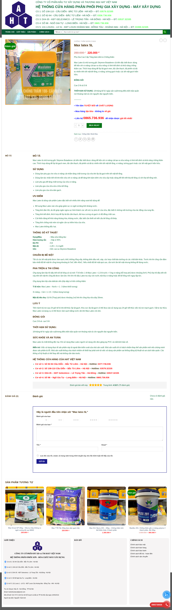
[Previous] (5, 512)
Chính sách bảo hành (138, 550)
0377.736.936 (104, 364)
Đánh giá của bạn (44, 416)
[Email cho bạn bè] (84, 139)
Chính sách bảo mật (137, 544)
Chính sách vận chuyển (139, 556)
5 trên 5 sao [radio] (103, 420)
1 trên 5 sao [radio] (40, 420)
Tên (39, 445)
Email (104, 445)
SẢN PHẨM (31, 32)
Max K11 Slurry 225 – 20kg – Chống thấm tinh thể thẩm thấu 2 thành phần (106, 529)
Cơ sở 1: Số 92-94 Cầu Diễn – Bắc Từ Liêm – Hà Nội (61, 364)
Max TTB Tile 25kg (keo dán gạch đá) (66, 528)
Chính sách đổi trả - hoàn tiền (141, 554)
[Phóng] (8, 102)
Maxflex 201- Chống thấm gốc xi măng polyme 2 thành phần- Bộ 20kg (147, 529)
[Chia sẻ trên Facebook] (76, 139)
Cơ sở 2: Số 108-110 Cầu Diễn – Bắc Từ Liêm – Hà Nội (62, 368)
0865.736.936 (102, 23)
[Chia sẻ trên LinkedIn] (93, 139)
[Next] (166, 512)
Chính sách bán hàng (138, 548)
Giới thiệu (20, 32)
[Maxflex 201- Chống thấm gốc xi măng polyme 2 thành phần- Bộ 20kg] (147, 506)
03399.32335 (141, 27)
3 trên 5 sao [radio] (68, 420)
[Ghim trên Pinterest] (89, 139)
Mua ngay (94, 125)
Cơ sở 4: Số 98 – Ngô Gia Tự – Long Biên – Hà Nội (60, 377)
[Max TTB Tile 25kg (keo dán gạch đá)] (65, 506)
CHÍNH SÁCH (44, 32)
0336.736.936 (104, 15)
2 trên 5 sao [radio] (53, 420)
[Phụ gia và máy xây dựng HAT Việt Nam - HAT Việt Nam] (18, 14)
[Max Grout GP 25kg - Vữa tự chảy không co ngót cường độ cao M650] (24, 506)
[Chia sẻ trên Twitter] (80, 139)
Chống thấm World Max (85, 41)
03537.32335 (124, 19)
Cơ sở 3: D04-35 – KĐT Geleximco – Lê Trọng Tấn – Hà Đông (65, 373)
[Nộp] (165, 32)
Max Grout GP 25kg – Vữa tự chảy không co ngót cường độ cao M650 (24, 529)
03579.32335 (106, 11)
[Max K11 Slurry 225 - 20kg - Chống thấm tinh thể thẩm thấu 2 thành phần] (106, 506)
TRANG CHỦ (9, 32)
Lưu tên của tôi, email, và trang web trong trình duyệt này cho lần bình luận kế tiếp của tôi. (76, 456)
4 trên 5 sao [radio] (85, 420)
